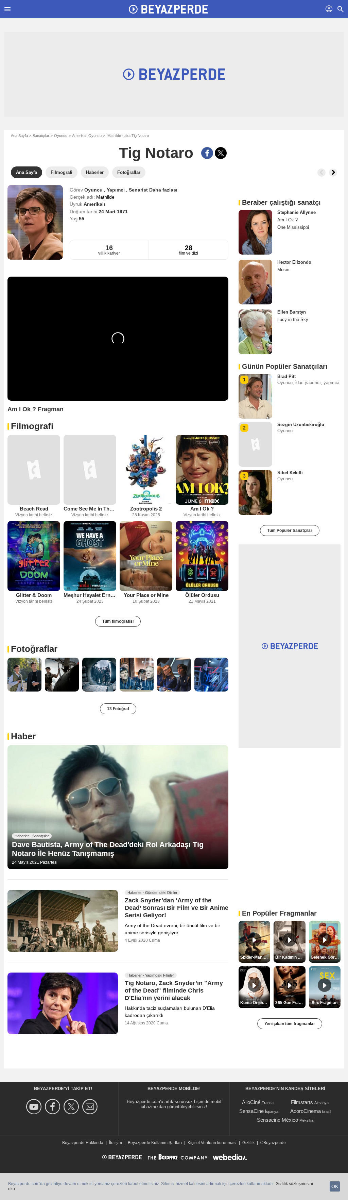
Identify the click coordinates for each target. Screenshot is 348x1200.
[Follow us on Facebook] (53, 1106)
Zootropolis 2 (146, 509)
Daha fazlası (163, 190)
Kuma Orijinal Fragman (255, 1002)
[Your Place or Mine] (146, 556)
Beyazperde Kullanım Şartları (155, 1142)
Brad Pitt (286, 376)
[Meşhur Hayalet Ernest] (90, 556)
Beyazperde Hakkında (82, 1142)
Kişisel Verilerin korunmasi (212, 1142)
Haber (23, 736)
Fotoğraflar (34, 649)
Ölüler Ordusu (202, 595)
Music (283, 269)
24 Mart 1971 (113, 211)
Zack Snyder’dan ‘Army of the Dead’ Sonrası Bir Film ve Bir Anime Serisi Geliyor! (176, 908)
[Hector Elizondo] (255, 282)
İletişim (115, 1142)
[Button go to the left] (321, 172)
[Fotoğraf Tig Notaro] (24, 675)
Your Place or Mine (146, 595)
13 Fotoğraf (118, 708)
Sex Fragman (324, 1002)
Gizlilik (248, 1142)
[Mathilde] (35, 222)
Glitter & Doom (34, 595)
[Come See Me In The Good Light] (90, 470)
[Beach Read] (33, 470)
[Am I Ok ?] (202, 470)
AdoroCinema (305, 1111)
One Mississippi (293, 227)
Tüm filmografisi (118, 621)
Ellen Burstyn (291, 312)
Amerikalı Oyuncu (87, 136)
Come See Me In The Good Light (90, 509)
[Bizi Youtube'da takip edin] (35, 1106)
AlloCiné (251, 1102)
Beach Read (34, 509)
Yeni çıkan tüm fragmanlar (289, 1023)
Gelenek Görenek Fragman (326, 957)
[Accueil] (168, 9)
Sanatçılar (41, 136)
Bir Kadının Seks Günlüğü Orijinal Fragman (290, 957)
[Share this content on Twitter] (221, 153)
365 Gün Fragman (290, 1002)
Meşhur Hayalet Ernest (90, 595)
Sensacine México (277, 1120)
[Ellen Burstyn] (255, 331)
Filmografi (32, 426)
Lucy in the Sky (292, 319)
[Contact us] (91, 1106)
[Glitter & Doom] (33, 556)
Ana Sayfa (19, 136)
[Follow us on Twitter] (72, 1106)
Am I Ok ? (202, 509)
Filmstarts (302, 1102)
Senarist (139, 190)
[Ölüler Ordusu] (202, 556)
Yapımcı (116, 190)
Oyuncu (60, 136)
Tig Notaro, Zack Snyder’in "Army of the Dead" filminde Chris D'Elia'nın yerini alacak (174, 990)
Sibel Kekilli (290, 472)
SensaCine (251, 1111)
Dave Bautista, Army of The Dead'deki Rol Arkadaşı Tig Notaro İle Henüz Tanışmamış (108, 849)
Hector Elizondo (294, 262)
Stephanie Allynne (296, 212)
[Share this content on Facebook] (207, 153)
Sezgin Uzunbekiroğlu (300, 424)
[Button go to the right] (333, 172)
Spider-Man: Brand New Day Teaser (255, 957)
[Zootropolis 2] (146, 470)
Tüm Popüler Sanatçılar (289, 530)
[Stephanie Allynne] (255, 232)
